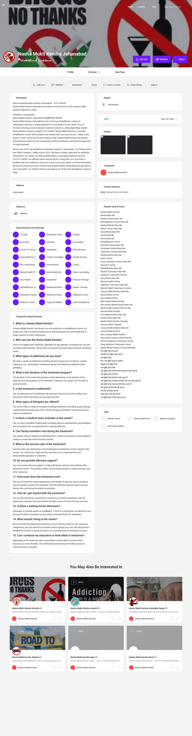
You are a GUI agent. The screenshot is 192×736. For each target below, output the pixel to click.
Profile (70, 72)
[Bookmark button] (60, 618)
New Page (120, 72)
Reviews (94, 72)
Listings (141, 7)
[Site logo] (5, 6)
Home (130, 7)
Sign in (167, 7)
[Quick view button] (54, 618)
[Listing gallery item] (113, 144)
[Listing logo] (9, 57)
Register (177, 7)
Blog (154, 7)
